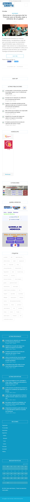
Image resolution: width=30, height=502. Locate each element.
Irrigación (5, 293)
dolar (13, 271)
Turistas (17, 311)
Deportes (4, 433)
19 (11, 475)
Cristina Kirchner (18, 268)
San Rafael (20, 308)
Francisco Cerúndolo (7, 279)
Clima (18, 264)
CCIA (4, 264)
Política (4, 451)
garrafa (5, 282)
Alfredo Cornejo (7, 260)
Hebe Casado (15, 286)
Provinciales (5, 428)
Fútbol (4, 435)
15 (22, 473)
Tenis (4, 441)
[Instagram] (18, 500)
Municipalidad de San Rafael (15, 301)
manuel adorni (13, 297)
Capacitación (21, 260)
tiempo (5, 311)
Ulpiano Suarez (6, 315)
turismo (11, 311)
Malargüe (5, 297)
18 (7, 475)
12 (11, 473)
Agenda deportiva (19, 257)
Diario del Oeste (10, 498)
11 (7, 473)
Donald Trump (20, 271)
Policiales (4, 446)
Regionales (5, 425)
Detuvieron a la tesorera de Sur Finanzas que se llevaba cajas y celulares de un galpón (15, 17)
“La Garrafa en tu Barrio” (8, 319)
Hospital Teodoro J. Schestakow (9, 290)
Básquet (5, 438)
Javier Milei (13, 293)
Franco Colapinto (18, 279)
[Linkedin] (12, 500)
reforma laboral (7, 308)
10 (4, 473)
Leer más (15, 56)
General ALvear (7, 286)
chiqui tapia (11, 264)
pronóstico (19, 304)
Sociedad (4, 449)
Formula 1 (13, 275)
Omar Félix (6, 304)
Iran (19, 290)
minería (5, 301)
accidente (5, 257)
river (14, 308)
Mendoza (21, 297)
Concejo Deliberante (7, 268)
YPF (20, 315)
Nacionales (15, 13)
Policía (12, 304)
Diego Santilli (6, 271)
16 (25, 473)
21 (18, 475)
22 (22, 475)
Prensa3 (21, 66)
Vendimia (14, 315)
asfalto (14, 260)
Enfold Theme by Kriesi (18, 498)
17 (4, 475)
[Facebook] (10, 500)
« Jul (8, 482)
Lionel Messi (20, 293)
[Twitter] (14, 500)
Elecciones (6, 275)
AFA (11, 257)
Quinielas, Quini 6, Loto (15, 246)
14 (18, 473)
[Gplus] (25, 500)
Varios (4, 444)
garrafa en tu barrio (13, 282)
